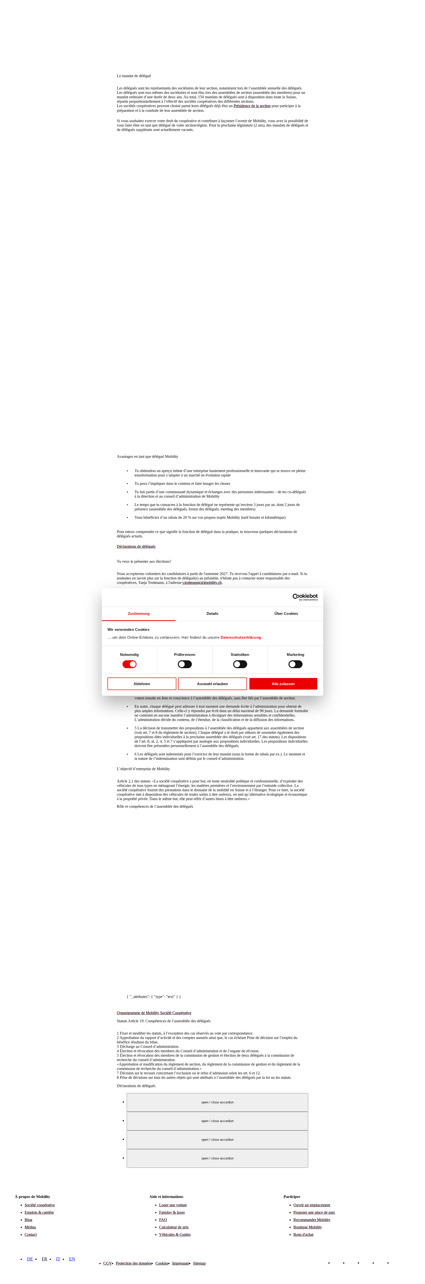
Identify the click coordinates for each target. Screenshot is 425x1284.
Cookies (161, 1263)
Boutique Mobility (307, 1227)
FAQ (163, 1220)
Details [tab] (213, 613)
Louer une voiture (173, 1205)
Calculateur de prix (174, 1227)
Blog (28, 1220)
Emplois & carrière (39, 1212)
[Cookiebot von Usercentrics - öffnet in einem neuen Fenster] (296, 597)
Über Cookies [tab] (286, 613)
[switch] (185, 664)
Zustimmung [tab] (139, 613)
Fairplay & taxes (172, 1212)
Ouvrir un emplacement (311, 1205)
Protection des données (134, 1263)
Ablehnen (142, 684)
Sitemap (199, 1263)
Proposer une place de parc (314, 1212)
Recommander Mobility (311, 1220)
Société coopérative (40, 1205)
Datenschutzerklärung (241, 637)
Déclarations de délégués (136, 546)
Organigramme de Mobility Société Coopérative (154, 1013)
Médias (30, 1227)
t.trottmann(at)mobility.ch (202, 582)
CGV (107, 1263)
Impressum (180, 1263)
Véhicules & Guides (175, 1234)
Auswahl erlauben (212, 684)
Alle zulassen (283, 684)
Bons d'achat (303, 1234)
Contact (31, 1234)
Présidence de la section (252, 106)
